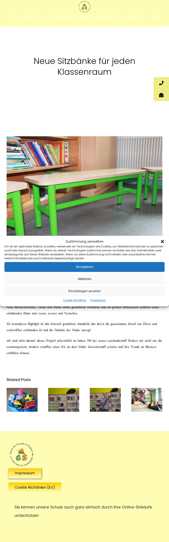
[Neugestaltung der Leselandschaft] (146, 400)
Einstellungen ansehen (84, 291)
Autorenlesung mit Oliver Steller (105, 388)
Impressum (98, 300)
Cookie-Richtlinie (74, 300)
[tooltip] (161, 83)
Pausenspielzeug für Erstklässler (22, 388)
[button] (162, 241)
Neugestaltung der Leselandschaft (146, 388)
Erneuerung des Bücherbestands (63, 388)
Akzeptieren (84, 267)
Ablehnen (84, 279)
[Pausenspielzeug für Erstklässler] (22, 400)
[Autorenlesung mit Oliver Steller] (105, 400)
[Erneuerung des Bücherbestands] (63, 400)
